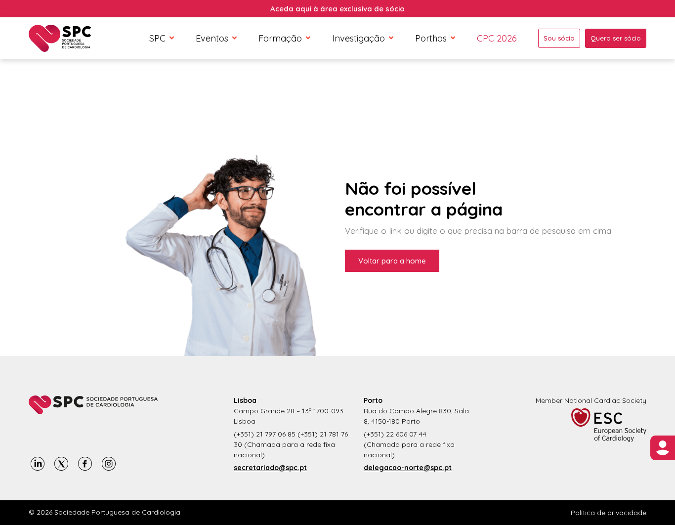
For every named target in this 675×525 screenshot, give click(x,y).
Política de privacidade (608, 512)
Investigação (358, 38)
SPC (157, 38)
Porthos (431, 38)
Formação (280, 38)
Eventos (212, 38)
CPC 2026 (497, 38)
